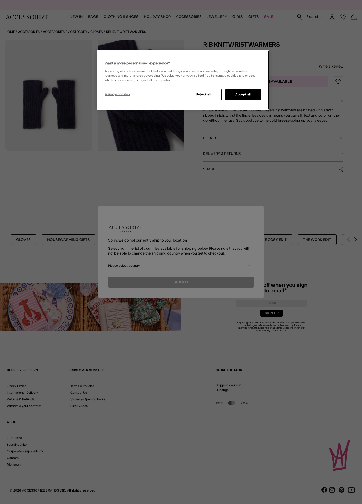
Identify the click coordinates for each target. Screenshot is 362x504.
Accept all (243, 94)
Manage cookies (117, 94)
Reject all (203, 94)
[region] (183, 80)
